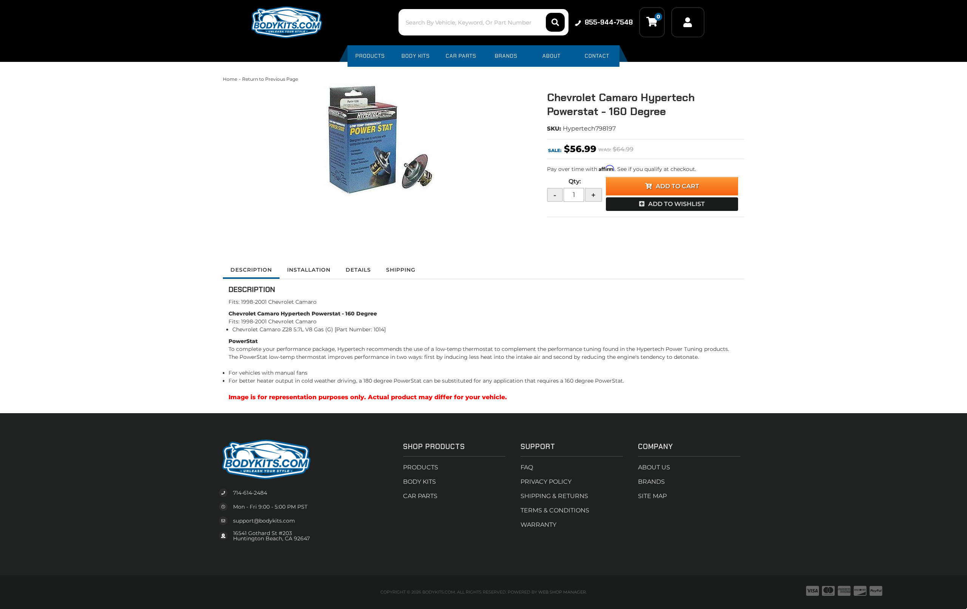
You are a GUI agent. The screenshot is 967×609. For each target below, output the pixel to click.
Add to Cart (677, 186)
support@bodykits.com (264, 520)
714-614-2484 (250, 492)
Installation (309, 269)
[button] (483, 22)
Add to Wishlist (676, 204)
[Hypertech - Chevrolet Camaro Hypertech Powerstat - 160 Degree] (379, 139)
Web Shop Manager (562, 592)
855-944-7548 (609, 22)
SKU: (554, 128)
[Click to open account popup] (687, 22)
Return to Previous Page (270, 79)
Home (230, 79)
